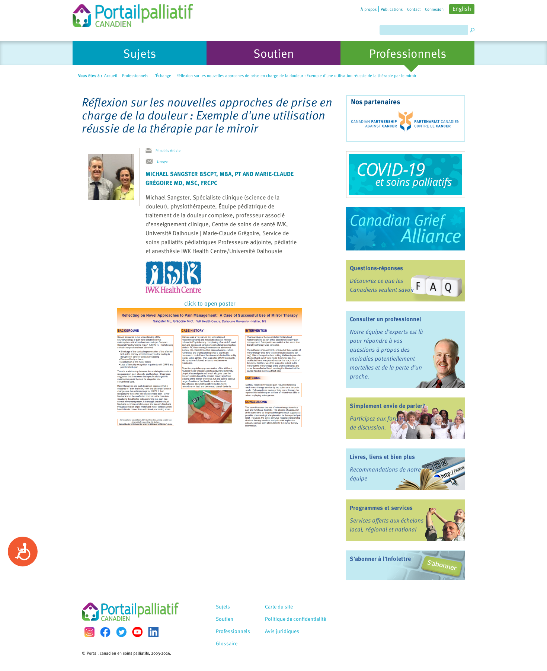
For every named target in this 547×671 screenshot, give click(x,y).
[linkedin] (153, 632)
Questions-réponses (376, 267)
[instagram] (89, 632)
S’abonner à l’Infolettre (380, 558)
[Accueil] (133, 13)
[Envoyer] (151, 161)
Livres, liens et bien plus (382, 456)
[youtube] (137, 632)
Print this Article (168, 150)
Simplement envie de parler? (387, 405)
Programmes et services (381, 507)
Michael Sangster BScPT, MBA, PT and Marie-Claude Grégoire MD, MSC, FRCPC (219, 178)
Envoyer (163, 161)
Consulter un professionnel (385, 318)
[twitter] (121, 632)
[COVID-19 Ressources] (405, 174)
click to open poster (209, 303)
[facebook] (105, 632)
